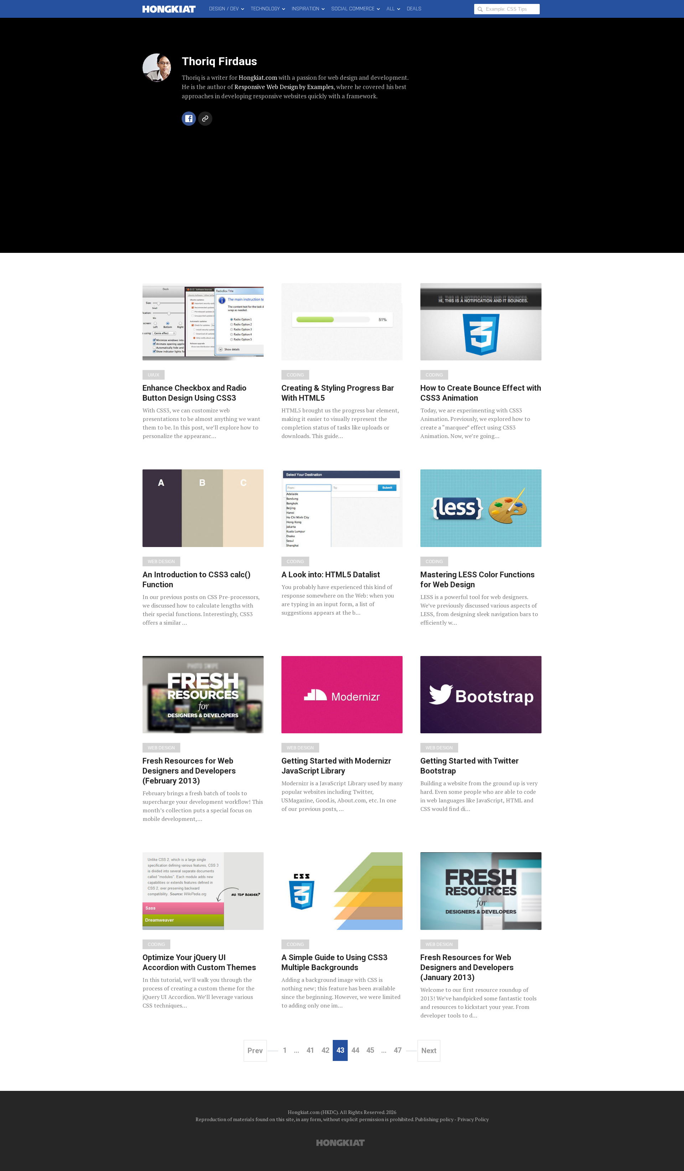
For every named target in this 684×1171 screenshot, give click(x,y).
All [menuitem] (391, 8)
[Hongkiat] (170, 9)
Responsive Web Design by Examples (283, 87)
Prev (255, 1050)
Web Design (161, 561)
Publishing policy (434, 1119)
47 (397, 1050)
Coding (295, 375)
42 (325, 1050)
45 (370, 1050)
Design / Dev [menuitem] (224, 8)
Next (428, 1050)
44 (355, 1050)
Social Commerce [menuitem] (352, 8)
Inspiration (305, 8)
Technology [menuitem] (265, 8)
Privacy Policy (473, 1119)
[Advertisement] (342, 181)
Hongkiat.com (258, 77)
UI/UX (153, 375)
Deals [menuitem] (414, 8)
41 (310, 1050)
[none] (203, 362)
